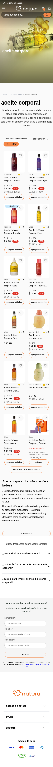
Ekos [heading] (31, 174)
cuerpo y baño (16, 95)
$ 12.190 (8, 291)
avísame (38, 462)
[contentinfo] (21, 174)
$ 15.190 (32, 186)
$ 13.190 (8, 186)
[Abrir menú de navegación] (3, 8)
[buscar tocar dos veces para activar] (47, 15)
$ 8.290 (32, 343)
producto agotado (36, 448)
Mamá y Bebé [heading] (34, 332)
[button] (26, 41)
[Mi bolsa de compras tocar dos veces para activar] (49, 8)
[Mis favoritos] (10, 8)
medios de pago (26, 741)
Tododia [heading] (7, 174)
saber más (26, 533)
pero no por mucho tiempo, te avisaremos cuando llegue (38, 455)
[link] (14, 180)
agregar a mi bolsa (14, 197)
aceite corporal (20, 102)
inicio (5, 95)
